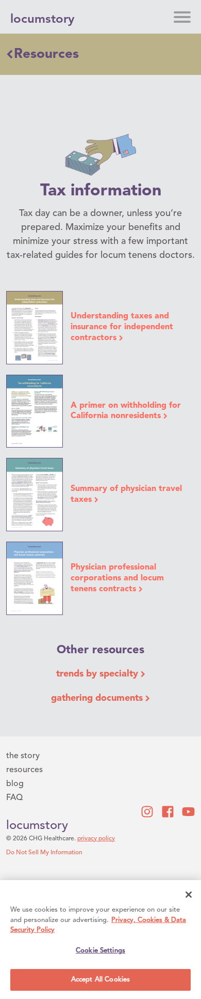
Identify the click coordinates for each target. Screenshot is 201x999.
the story (23, 756)
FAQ (14, 798)
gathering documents (98, 698)
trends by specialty (98, 674)
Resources (46, 54)
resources (24, 770)
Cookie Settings (100, 950)
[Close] (188, 894)
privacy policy (96, 839)
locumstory (37, 826)
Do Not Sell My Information (44, 853)
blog (15, 784)
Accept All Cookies (100, 979)
